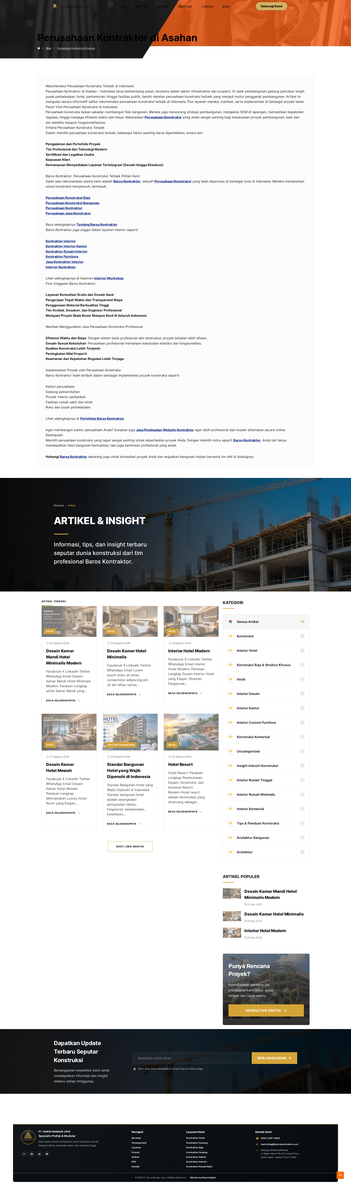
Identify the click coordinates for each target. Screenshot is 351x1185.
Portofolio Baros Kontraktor (102, 418)
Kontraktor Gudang (196, 1152)
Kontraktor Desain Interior (67, 251)
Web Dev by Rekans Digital (203, 1177)
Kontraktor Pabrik (196, 1157)
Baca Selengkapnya (63, 700)
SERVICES (162, 6)
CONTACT (208, 6)
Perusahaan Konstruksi (163, 117)
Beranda (59, 505)
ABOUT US (141, 6)
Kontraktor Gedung (197, 1142)
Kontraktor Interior (61, 241)
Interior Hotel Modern (189, 650)
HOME (123, 6)
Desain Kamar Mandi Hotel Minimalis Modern (64, 656)
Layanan (136, 1147)
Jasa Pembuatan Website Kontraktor (165, 430)
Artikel (71, 505)
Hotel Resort (180, 764)
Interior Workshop (109, 278)
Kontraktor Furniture (62, 256)
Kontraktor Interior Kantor (66, 246)
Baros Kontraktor (127, 181)
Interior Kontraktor (61, 267)
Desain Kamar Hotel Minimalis (274, 914)
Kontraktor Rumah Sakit (199, 1166)
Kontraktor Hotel (195, 1138)
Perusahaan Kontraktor (64, 208)
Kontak (136, 1166)
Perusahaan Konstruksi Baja (68, 198)
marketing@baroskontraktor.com (279, 1144)
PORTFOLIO (185, 6)
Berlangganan (274, 1058)
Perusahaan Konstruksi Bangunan (72, 203)
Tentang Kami (139, 1142)
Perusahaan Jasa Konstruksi (68, 213)
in (39, 1154)
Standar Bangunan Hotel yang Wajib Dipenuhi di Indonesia (128, 770)
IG (32, 1154)
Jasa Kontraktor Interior (65, 262)
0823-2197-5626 (270, 1138)
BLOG (226, 6)
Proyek (136, 1152)
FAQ (134, 1161)
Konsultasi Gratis (266, 1010)
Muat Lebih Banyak (130, 846)
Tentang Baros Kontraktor (96, 224)
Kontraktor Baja (194, 1147)
